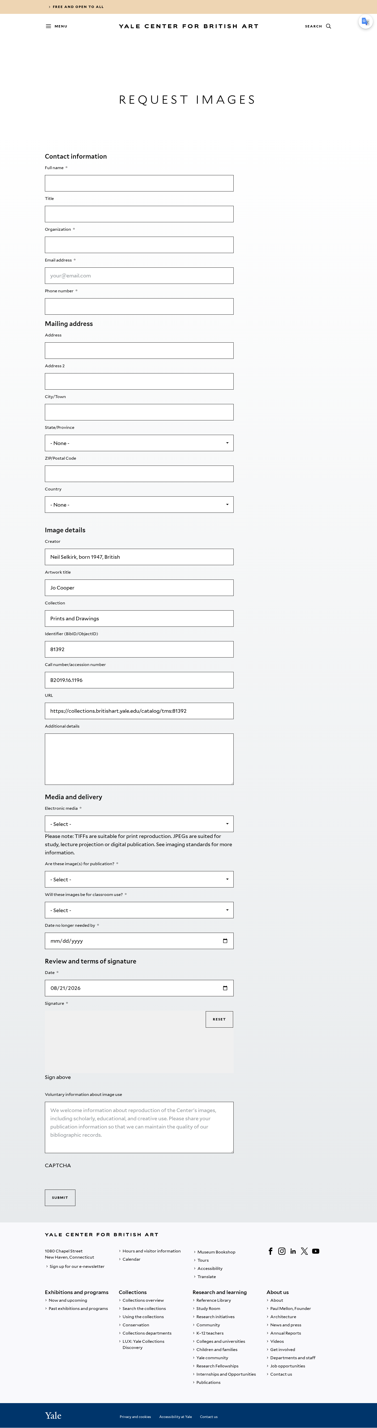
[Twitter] (304, 1251)
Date (50, 972)
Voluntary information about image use (84, 1094)
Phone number (59, 290)
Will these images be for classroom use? (84, 894)
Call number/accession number (76, 664)
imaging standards (188, 844)
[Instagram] (282, 1251)
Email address (59, 260)
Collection (55, 603)
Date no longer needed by (70, 925)
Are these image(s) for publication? (80, 863)
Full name (54, 167)
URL (49, 695)
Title (50, 198)
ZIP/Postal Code (61, 458)
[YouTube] (316, 1251)
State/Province (60, 427)
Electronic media (61, 808)
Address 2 (55, 365)
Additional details (62, 726)
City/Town (56, 396)
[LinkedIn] (293, 1251)
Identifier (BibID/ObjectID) (72, 633)
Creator (53, 541)
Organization (58, 229)
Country (53, 489)
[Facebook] (270, 1251)
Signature (55, 1003)
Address (53, 335)
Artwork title (58, 572)
